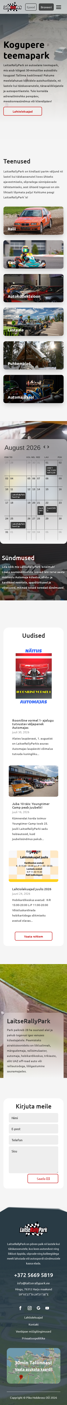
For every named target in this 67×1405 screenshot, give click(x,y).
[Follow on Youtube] (47, 1308)
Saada (41, 1178)
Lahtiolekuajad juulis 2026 (31, 889)
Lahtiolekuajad (23, 111)
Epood (31, 7)
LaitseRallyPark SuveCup (18, 496)
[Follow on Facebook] (20, 1308)
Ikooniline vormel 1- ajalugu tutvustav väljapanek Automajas (33, 723)
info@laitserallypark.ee (33, 1283)
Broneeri (46, 7)
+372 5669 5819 (33, 1274)
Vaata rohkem (33, 936)
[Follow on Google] (38, 1308)
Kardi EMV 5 (41, 510)
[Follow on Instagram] (30, 1308)
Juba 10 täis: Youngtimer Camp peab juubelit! (30, 805)
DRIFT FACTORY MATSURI (51, 470)
